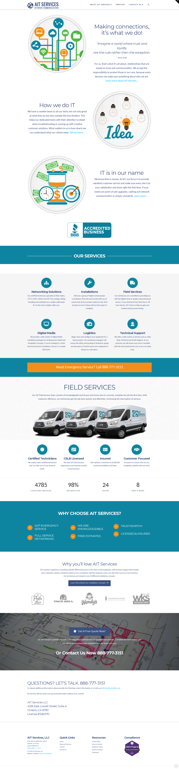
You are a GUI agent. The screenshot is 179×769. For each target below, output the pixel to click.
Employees (95, 752)
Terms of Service (97, 744)
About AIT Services (65, 744)
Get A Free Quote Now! (92, 631)
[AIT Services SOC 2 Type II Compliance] (138, 748)
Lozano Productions (45, 753)
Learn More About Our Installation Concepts (88, 583)
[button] (177, 2)
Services (62, 747)
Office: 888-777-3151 (34, 748)
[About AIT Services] (57, 44)
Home (61, 741)
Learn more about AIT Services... (122, 81)
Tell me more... (77, 133)
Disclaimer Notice (97, 747)
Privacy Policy (96, 741)
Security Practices (97, 750)
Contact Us (63, 750)
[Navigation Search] (148, 4)
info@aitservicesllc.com (111, 688)
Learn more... (141, 196)
